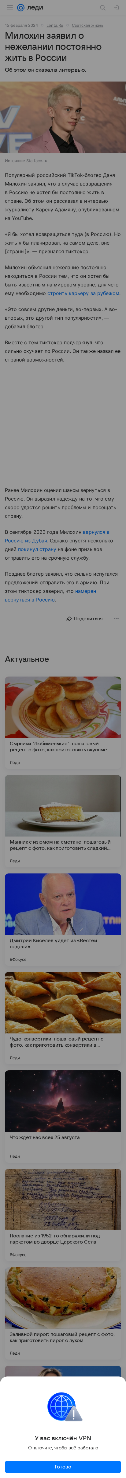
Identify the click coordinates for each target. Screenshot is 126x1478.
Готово (63, 1467)
